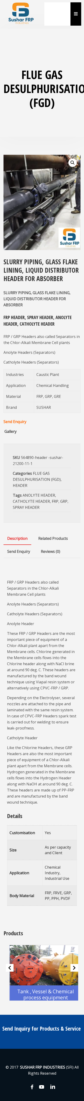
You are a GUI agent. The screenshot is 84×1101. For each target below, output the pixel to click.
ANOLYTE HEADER (39, 495)
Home (53, 8)
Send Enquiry (15, 421)
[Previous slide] (10, 968)
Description (17, 538)
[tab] (17, 538)
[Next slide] (74, 968)
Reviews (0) (50, 551)
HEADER (20, 485)
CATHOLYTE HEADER (31, 501)
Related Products (53, 538)
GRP (63, 501)
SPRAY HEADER (26, 507)
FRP (55, 501)
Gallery (10, 431)
